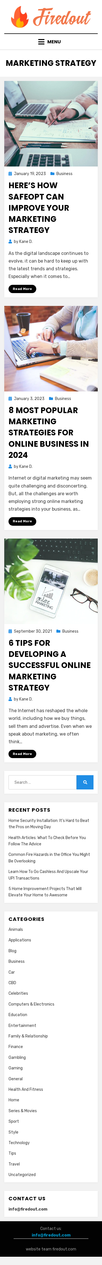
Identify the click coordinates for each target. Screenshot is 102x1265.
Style (13, 1132)
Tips (12, 1153)
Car (11, 972)
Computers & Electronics (31, 1004)
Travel (14, 1164)
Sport (13, 1121)
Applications (19, 940)
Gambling (17, 1057)
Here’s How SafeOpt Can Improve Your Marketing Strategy (38, 208)
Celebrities (18, 993)
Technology (19, 1142)
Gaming (15, 1068)
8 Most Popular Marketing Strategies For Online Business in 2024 (48, 433)
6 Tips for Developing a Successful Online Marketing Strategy (49, 665)
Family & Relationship (28, 1036)
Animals (15, 929)
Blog (12, 951)
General (15, 1079)
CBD (12, 982)
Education (17, 1014)
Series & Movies (22, 1110)
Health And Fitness (25, 1089)
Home (13, 1100)
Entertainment (22, 1025)
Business (64, 173)
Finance (15, 1046)
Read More (22, 289)
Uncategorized (22, 1174)
